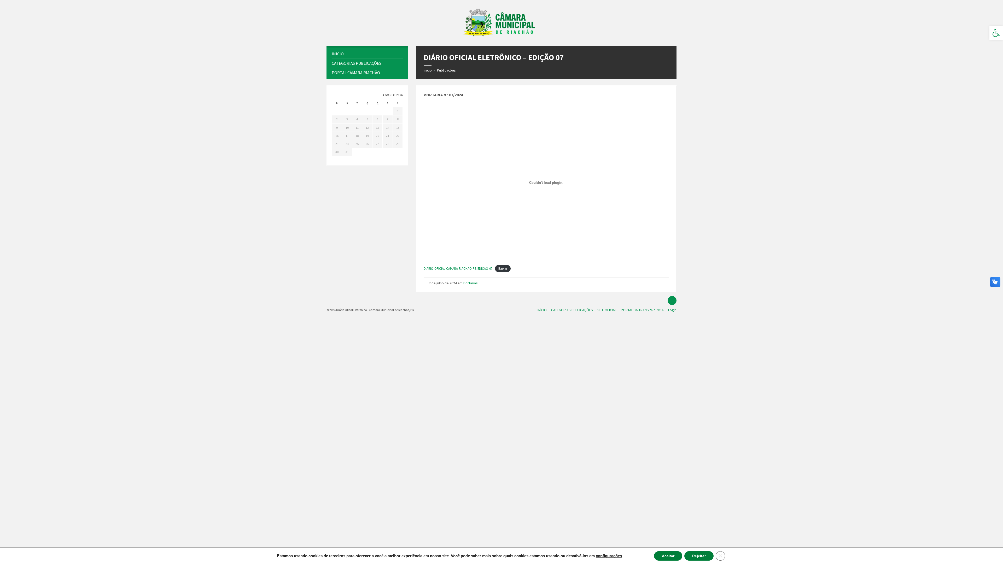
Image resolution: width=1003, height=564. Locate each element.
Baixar (502, 268)
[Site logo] (501, 36)
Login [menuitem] (672, 310)
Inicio (428, 70)
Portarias (470, 283)
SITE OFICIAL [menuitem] (606, 310)
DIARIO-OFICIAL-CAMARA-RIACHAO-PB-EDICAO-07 (458, 268)
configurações (609, 556)
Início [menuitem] (338, 53)
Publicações (446, 70)
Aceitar (668, 556)
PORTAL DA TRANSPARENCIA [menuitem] (642, 310)
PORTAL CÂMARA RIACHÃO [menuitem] (356, 72)
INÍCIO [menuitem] (542, 310)
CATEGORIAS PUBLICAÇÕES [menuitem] (356, 63)
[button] (996, 33)
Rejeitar (699, 556)
